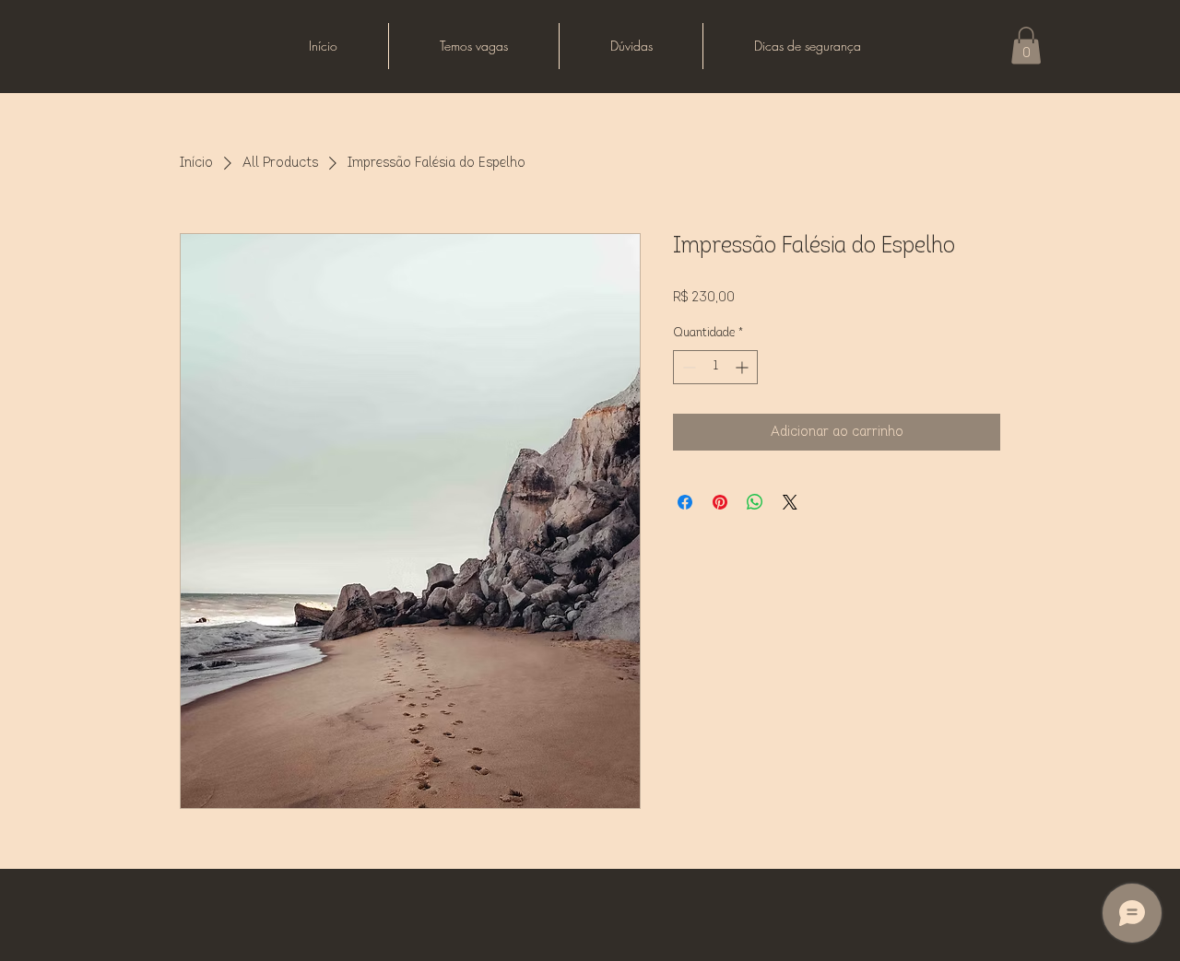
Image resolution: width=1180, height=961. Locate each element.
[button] (1026, 45)
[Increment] (743, 367)
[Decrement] (687, 367)
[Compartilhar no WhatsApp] (755, 502)
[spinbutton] (715, 367)
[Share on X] (790, 502)
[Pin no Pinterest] (720, 502)
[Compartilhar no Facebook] (685, 502)
